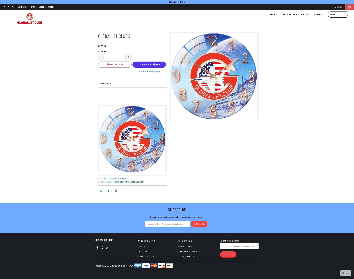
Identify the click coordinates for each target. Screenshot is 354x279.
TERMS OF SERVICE (186, 257)
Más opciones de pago (149, 71)
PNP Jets (317, 14)
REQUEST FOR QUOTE (302, 14)
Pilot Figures (22, 7)
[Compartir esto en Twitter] (101, 191)
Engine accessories (47, 7)
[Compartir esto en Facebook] (109, 191)
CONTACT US (286, 14)
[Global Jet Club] (30, 19)
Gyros (33, 7)
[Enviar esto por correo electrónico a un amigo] (123, 191)
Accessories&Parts (115, 182)
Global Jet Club (107, 266)
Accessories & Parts (117, 178)
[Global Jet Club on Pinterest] (9, 7)
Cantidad (102, 51)
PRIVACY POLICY (185, 247)
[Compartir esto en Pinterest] (116, 191)
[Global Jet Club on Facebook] (4, 7)
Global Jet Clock (137, 182)
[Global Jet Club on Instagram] (13, 7)
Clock (126, 182)
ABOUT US (274, 14)
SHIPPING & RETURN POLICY (190, 252)
